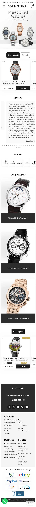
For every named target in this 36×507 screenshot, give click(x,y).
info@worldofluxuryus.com (11, 2)
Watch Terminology (9, 451)
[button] (2, 145)
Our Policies (21, 446)
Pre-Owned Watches (10, 443)
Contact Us (7, 433)
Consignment (8, 446)
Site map (20, 428)
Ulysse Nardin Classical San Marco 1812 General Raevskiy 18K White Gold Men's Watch (15, 359)
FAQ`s (20, 420)
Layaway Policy (22, 462)
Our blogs (7, 431)
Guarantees (21, 456)
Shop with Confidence (24, 453)
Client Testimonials (9, 422)
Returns (20, 459)
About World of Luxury (10, 420)
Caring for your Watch (10, 454)
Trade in (20, 422)
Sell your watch (22, 425)
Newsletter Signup (23, 431)
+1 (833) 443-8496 (28, 2)
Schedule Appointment (10, 457)
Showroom (29, 500)
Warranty (20, 464)
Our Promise (7, 428)
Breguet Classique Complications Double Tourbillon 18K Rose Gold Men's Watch (14, 82)
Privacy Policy (22, 443)
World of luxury (18, 6)
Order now (22, 88)
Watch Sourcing (8, 449)
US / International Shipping (23, 450)
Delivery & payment (13, 500)
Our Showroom (8, 425)
